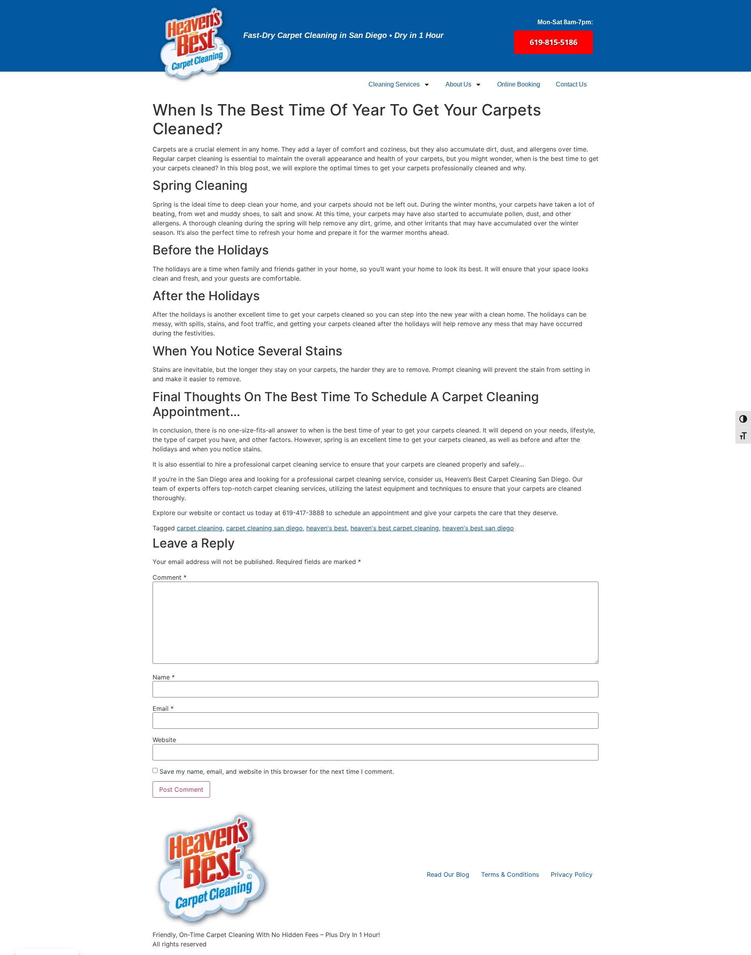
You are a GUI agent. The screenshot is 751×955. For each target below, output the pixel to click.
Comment (170, 577)
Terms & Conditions (510, 874)
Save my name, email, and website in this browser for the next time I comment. (277, 771)
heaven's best (326, 528)
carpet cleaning (200, 528)
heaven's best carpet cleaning (394, 528)
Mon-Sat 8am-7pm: (565, 22)
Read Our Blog (448, 874)
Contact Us (571, 84)
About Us (458, 84)
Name (164, 677)
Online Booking (518, 84)
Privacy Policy (572, 874)
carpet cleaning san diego (264, 528)
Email (163, 708)
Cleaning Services (394, 84)
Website (164, 740)
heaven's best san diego (478, 528)
